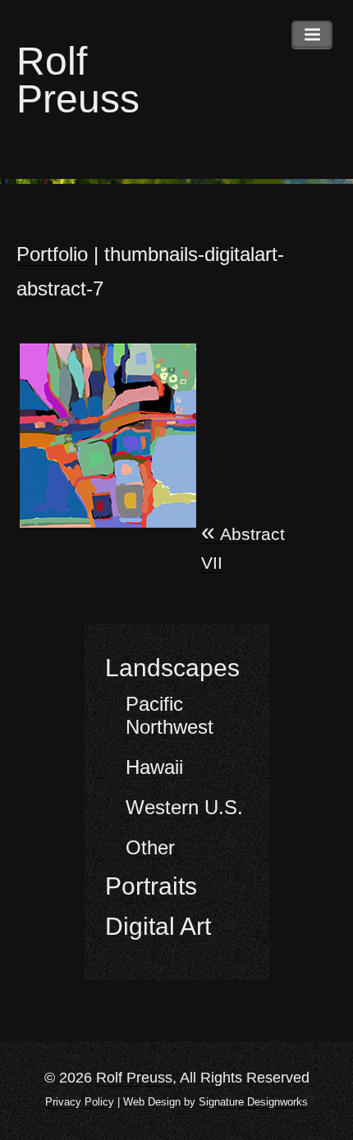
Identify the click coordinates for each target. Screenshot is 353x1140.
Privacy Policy (79, 1102)
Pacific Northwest (169, 715)
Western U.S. (184, 807)
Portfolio (52, 254)
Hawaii (154, 767)
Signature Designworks (253, 1102)
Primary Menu (311, 35)
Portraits (151, 886)
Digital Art (158, 926)
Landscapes (172, 667)
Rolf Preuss (78, 80)
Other (150, 847)
